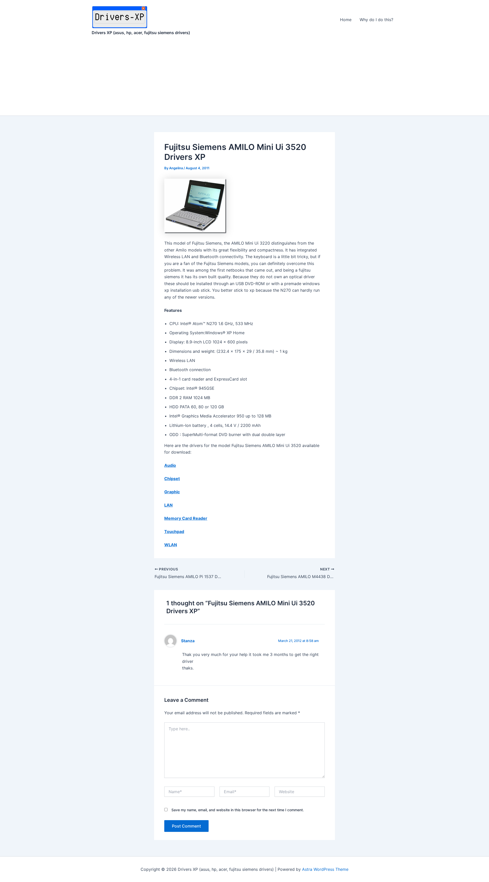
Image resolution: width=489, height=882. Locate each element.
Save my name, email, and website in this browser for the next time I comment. (237, 810)
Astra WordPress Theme (325, 869)
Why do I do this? (376, 19)
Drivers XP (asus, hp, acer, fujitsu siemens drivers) (141, 32)
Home (345, 19)
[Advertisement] (244, 77)
